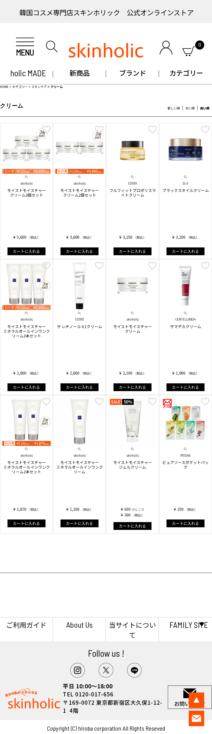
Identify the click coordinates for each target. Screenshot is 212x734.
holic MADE (26, 73)
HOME (4, 86)
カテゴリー (185, 73)
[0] (188, 50)
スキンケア (39, 86)
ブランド (132, 73)
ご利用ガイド (26, 624)
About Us (79, 624)
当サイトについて (132, 630)
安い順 (190, 108)
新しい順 (174, 108)
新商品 (80, 73)
